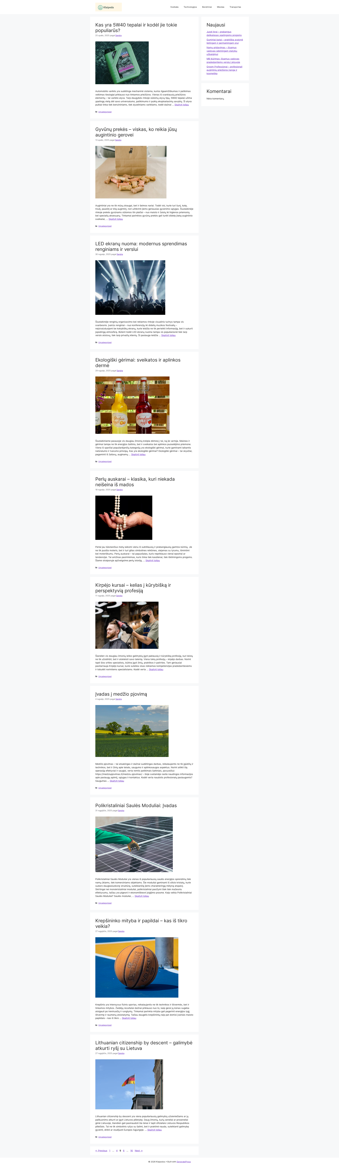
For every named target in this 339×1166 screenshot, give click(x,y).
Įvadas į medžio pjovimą (121, 694)
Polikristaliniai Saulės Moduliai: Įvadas (136, 805)
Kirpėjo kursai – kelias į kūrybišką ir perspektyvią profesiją (133, 587)
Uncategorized (104, 112)
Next (139, 1150)
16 (131, 1150)
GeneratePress (184, 1161)
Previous (101, 1150)
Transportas (235, 7)
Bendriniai (207, 7)
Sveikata (174, 7)
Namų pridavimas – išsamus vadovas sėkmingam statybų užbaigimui (222, 51)
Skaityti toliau (182, 104)
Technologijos (190, 7)
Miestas (220, 7)
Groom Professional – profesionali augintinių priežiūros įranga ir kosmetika (224, 70)
